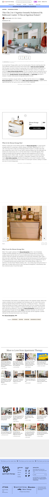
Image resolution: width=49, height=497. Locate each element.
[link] (6, 364)
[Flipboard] (29, 476)
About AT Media (5, 489)
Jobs (3, 491)
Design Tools (31, 4)
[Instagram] (26, 471)
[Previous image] (43, 244)
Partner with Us (5, 492)
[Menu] (3, 2)
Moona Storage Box (32, 145)
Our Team (19, 470)
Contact (19, 474)
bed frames (34, 74)
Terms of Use (42, 478)
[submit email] (45, 474)
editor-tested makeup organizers (30, 80)
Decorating (19, 4)
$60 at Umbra (37, 128)
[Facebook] (26, 473)
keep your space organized (37, 66)
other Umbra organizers (11, 158)
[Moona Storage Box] (15, 125)
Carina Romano (7, 54)
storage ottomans (14, 74)
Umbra (22, 310)
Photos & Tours (11, 4)
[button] (44, 51)
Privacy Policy (35, 479)
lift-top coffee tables (24, 74)
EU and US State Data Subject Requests (42, 489)
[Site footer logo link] (9, 470)
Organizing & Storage (13, 9)
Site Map (19, 476)
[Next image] (46, 244)
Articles (24, 4)
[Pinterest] (29, 473)
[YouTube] (26, 476)
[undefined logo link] (9, 2)
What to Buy (38, 4)
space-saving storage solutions (15, 71)
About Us (19, 472)
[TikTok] (29, 471)
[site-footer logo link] (5, 487)
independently (6, 61)
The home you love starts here (41, 461)
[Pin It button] (8, 51)
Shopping (4, 9)
